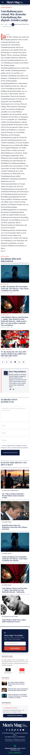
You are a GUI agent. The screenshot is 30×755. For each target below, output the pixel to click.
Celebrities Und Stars (10, 616)
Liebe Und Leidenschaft (11, 490)
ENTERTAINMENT (6, 7)
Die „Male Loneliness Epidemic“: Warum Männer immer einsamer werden (13, 496)
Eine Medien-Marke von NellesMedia (15, 736)
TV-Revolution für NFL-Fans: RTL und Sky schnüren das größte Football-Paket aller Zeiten (14, 354)
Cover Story (7, 522)
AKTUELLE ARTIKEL (6, 349)
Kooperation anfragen (14, 715)
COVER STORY (5, 284)
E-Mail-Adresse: (15, 643)
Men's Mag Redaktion (22, 24)
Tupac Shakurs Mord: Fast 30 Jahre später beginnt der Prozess (14, 621)
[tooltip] (2, 362)
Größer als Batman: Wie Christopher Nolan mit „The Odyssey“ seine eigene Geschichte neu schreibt (15, 288)
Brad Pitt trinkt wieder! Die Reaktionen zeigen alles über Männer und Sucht (14, 527)
